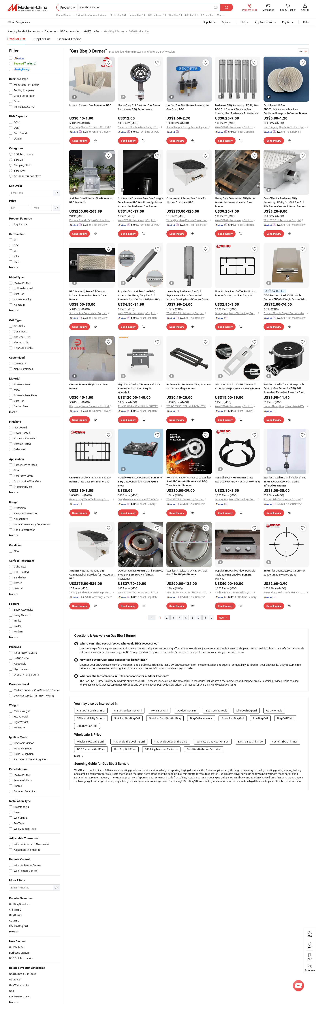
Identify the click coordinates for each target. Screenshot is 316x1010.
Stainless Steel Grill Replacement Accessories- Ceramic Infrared (285, 481)
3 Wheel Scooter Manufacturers (91, 15)
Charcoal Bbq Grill (246, 710)
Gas (11, 990)
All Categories (20, 22)
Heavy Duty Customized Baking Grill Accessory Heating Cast (235, 202)
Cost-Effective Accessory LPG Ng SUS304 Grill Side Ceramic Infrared (284, 202)
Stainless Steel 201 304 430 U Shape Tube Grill (186, 572)
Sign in (305, 9)
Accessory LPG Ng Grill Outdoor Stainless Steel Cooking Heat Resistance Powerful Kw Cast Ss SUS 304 (237, 109)
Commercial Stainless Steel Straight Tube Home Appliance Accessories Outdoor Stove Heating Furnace (140, 202)
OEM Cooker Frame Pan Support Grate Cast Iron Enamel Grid (90, 479)
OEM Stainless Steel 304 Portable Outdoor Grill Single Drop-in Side (284, 297)
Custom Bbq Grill (137, 15)
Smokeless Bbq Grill (232, 718)
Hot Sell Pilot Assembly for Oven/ (188, 107)
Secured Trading (70, 39)
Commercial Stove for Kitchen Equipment (186, 200)
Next (222, 617)
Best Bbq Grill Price (125, 749)
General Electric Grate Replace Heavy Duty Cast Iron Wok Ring (237, 479)
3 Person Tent (207, 15)
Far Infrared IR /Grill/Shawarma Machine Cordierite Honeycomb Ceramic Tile (285, 109)
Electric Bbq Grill (118, 15)
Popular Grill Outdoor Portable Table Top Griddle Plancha (235, 574)
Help (243, 22)
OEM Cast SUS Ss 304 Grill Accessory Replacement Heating (237, 386)
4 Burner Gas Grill (87, 726)
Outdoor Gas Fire (186, 710)
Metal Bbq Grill (159, 710)
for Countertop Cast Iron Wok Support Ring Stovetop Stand (284, 572)
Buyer (224, 22)
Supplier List (41, 39)
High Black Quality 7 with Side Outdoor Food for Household (139, 388)
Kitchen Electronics (20, 996)
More (77, 755)
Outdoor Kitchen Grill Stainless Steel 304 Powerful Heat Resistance (140, 574)
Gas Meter (15, 979)
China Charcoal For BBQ (91, 710)
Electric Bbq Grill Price (250, 741)
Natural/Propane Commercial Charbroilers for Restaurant (91, 574)
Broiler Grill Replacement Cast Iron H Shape (188, 386)
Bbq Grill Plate (285, 718)
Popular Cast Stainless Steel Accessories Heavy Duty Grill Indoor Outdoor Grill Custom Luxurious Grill (140, 295)
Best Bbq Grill (175, 15)
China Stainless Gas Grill (128, 710)
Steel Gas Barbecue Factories (203, 749)
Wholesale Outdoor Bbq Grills (170, 741)
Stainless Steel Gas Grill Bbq (165, 718)
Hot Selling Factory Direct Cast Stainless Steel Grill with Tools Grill (189, 481)
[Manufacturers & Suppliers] (27, 7)
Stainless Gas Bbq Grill (127, 718)
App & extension (264, 22)
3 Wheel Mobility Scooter (91, 718)
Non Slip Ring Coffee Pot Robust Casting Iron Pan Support (236, 293)
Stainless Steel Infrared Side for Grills (91, 200)
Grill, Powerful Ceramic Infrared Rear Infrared (88, 295)
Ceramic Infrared (88, 386)
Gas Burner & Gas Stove (22, 974)
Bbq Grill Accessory (201, 718)
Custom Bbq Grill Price (284, 741)
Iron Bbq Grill (260, 718)
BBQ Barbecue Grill (157, 15)
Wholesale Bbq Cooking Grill (129, 741)
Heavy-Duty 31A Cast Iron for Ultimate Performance (139, 107)
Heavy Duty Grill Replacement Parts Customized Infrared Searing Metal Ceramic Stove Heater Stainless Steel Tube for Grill (187, 295)
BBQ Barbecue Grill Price (91, 749)
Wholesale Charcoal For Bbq (213, 741)
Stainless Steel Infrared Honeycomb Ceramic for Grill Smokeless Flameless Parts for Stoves (284, 388)
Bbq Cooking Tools (216, 710)
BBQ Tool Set (191, 15)
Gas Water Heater (19, 985)
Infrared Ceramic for (90, 105)
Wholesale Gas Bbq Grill (90, 741)
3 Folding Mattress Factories (161, 749)
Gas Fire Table (274, 710)
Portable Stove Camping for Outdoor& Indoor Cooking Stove (140, 481)
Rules (306, 22)
